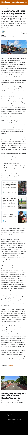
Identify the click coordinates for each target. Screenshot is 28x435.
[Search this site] (23, 2)
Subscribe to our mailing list (14, 419)
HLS (2, 35)
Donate (15, 422)
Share (23, 33)
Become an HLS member (10, 421)
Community (4, 8)
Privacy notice (21, 421)
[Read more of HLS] (3, 31)
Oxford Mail (11, 365)
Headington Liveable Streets (12, 2)
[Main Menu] (26, 2)
